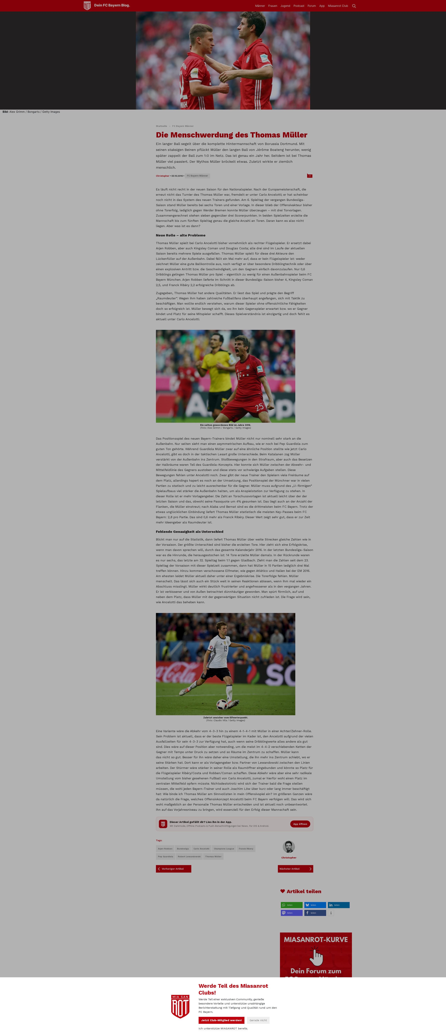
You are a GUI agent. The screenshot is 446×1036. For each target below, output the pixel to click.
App (322, 5)
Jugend (285, 5)
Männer (260, 5)
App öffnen (300, 824)
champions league (224, 848)
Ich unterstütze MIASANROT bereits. (223, 1028)
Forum (312, 5)
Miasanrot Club (338, 5)
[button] (292, 905)
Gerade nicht (258, 1020)
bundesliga (183, 848)
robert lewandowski (189, 856)
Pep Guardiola (165, 856)
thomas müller (213, 856)
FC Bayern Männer (183, 126)
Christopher (162, 176)
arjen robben (165, 848)
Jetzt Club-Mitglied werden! (221, 1020)
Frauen (272, 5)
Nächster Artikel (290, 868)
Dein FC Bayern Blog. (112, 5)
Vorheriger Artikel (173, 868)
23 (310, 176)
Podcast (299, 5)
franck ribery (246, 848)
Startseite (161, 126)
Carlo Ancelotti (201, 848)
